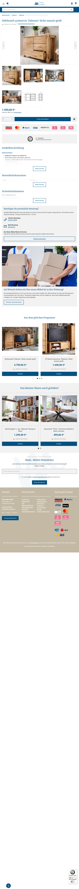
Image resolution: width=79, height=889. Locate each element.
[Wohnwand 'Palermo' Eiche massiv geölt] (20, 339)
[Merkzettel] (7, 3)
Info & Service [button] (28, 492)
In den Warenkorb (43, 119)
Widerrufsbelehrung (27, 505)
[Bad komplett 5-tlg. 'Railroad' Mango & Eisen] (20, 408)
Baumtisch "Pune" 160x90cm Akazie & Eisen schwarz (59, 430)
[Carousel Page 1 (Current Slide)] (37, 378)
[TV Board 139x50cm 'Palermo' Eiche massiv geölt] (59, 339)
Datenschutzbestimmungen (40, 477)
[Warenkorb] (75, 3)
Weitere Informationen (14, 302)
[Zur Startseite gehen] (39, 3)
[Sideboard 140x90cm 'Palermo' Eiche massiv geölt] (39, 45)
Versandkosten (17, 112)
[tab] (11, 75)
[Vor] (76, 348)
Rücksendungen (42, 501)
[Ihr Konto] (71, 3)
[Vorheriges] (3, 45)
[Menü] (3, 3)
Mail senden (11, 227)
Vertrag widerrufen (10, 518)
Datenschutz (41, 503)
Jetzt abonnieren (39, 482)
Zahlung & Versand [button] (64, 492)
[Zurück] (2, 348)
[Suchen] (71, 9)
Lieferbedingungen (27, 507)
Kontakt (39, 509)
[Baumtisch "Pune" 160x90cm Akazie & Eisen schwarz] (59, 408)
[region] (39, 66)
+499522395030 (7, 507)
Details (20, 374)
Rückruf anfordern (39, 239)
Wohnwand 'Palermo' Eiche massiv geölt (20, 359)
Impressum (40, 505)
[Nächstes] (75, 45)
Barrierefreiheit (41, 507)
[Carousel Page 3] (41, 378)
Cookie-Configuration (43, 511)
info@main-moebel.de (8, 509)
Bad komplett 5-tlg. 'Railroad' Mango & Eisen (20, 430)
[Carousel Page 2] (39, 378)
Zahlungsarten (41, 499)
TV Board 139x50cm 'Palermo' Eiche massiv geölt (59, 360)
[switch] (73, 882)
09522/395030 (12, 220)
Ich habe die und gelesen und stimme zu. (41, 477)
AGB (29, 477)
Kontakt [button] (6, 492)
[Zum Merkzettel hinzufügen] (74, 119)
